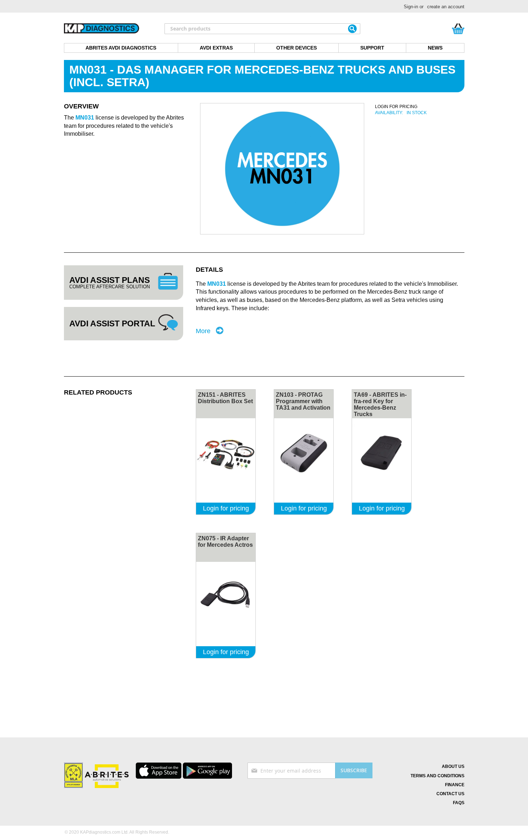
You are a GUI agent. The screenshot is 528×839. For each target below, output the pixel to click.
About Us (453, 766)
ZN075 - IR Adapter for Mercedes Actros (225, 541)
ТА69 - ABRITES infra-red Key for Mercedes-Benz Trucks (380, 404)
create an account (445, 6)
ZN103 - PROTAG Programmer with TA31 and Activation (303, 401)
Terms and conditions (437, 775)
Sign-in (411, 6)
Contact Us (450, 793)
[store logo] (101, 28)
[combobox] (262, 28)
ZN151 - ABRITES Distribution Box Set (225, 398)
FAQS (458, 802)
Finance (454, 784)
